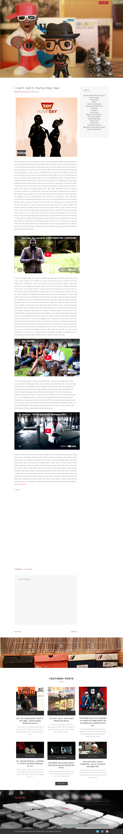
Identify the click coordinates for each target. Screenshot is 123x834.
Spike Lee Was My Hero (94, 114)
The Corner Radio (94, 117)
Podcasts (64, 2)
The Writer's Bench (94, 125)
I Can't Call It (27, 569)
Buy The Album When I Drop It (94, 95)
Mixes (73, 2)
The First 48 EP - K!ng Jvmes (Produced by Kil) (61, 720)
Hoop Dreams (94, 98)
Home (46, 2)
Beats (54, 2)
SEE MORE (61, 783)
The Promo (94, 123)
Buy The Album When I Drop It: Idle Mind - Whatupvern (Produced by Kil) (30, 721)
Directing (82, 2)
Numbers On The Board (94, 106)
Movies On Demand (94, 104)
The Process (94, 121)
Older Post (74, 631)
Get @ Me (103, 2)
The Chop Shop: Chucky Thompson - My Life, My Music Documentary (93, 764)
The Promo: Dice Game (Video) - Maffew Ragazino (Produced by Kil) (61, 765)
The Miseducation (94, 119)
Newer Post (17, 631)
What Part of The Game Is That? (94, 127)
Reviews (92, 2)
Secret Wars (94, 112)
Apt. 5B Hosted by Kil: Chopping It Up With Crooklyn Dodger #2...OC (30, 763)
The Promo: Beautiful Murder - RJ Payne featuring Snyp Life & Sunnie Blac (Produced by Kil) (92, 721)
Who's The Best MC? (94, 129)
